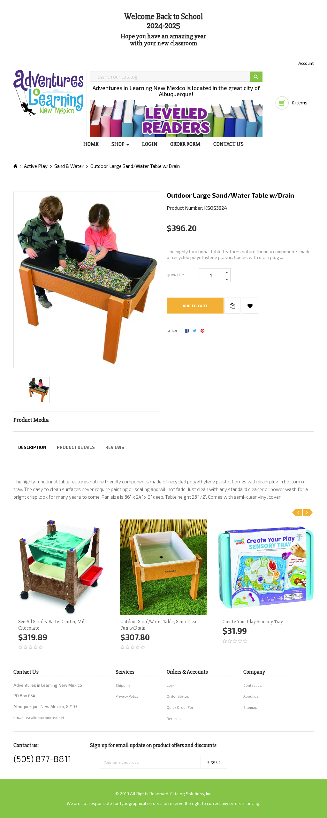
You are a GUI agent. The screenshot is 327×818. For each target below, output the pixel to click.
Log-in (172, 685)
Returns (174, 718)
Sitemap (250, 707)
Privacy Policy (127, 696)
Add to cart (195, 305)
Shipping (123, 685)
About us (251, 696)
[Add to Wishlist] (250, 306)
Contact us (252, 685)
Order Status (178, 696)
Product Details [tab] (76, 447)
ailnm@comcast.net (47, 718)
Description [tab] (32, 447)
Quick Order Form (181, 707)
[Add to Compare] (232, 306)
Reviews (114, 447)
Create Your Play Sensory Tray (253, 622)
